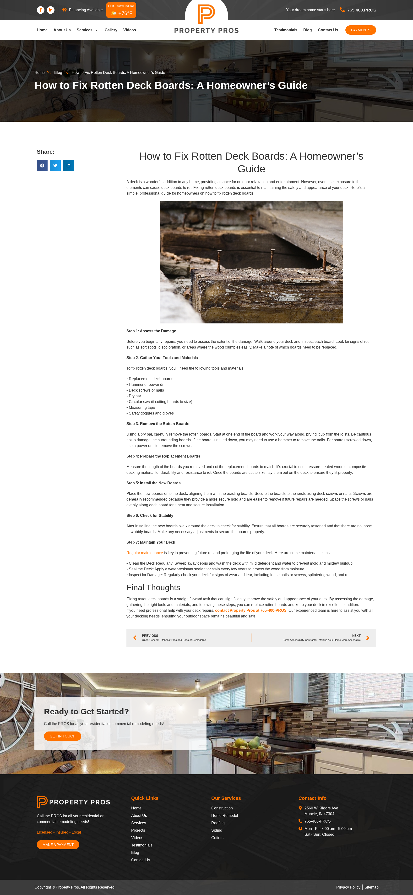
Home (42, 30)
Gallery (111, 30)
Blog (307, 30)
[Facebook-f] (40, 10)
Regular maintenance (144, 553)
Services (84, 30)
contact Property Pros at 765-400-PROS (251, 610)
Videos (129, 30)
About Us (62, 30)
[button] (42, 165)
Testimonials (285, 30)
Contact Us (328, 30)
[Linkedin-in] (50, 10)
